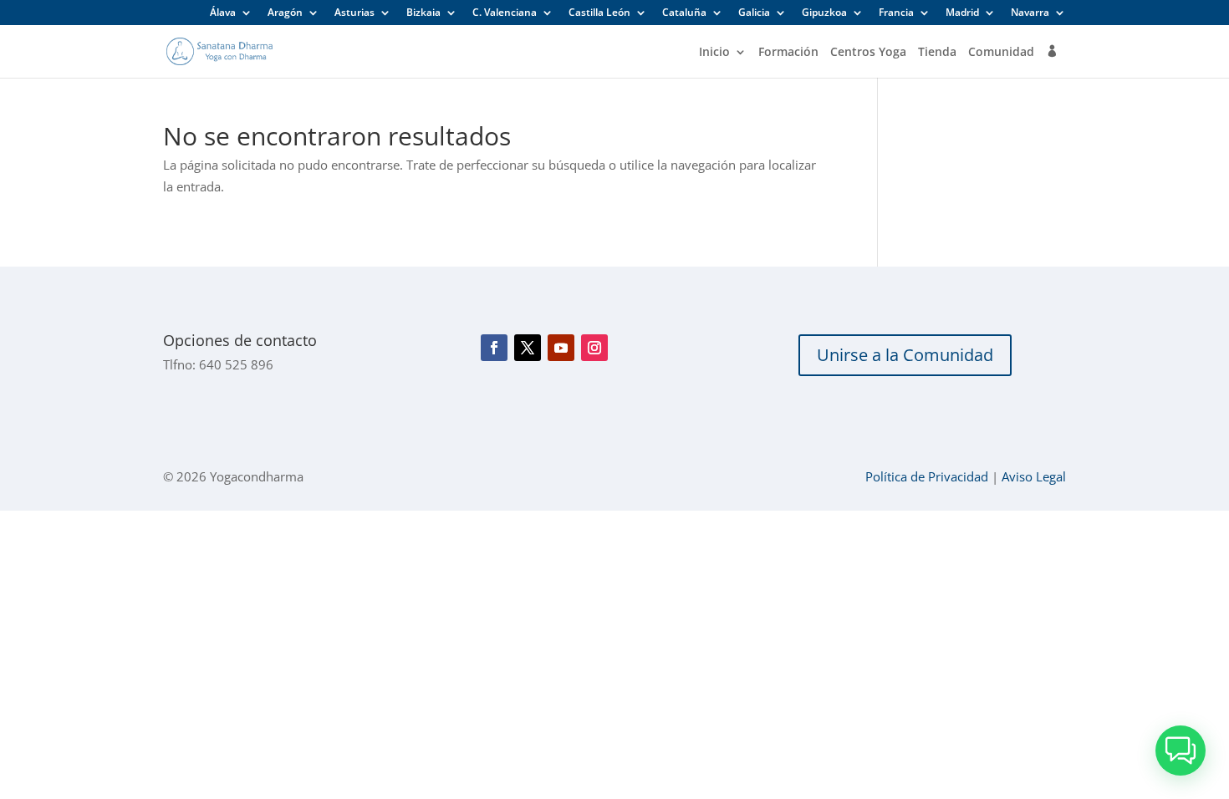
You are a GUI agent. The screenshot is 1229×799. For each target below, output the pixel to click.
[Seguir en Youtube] (561, 347)
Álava (223, 13)
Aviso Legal (1034, 476)
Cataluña (684, 13)
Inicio (714, 52)
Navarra (1030, 13)
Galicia (754, 13)
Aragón (285, 13)
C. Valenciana (504, 13)
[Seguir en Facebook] (494, 347)
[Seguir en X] (527, 347)
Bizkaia (423, 13)
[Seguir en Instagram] (594, 347)
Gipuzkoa (824, 13)
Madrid (962, 13)
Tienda (937, 52)
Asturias (354, 13)
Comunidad (1001, 52)
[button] (1180, 750)
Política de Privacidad (926, 476)
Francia (896, 13)
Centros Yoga (868, 52)
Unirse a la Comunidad (905, 355)
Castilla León (599, 13)
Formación (788, 52)
